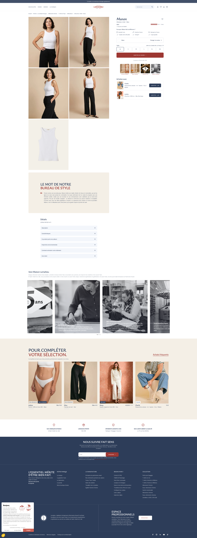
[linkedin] (160, 534)
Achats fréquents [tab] (161, 354)
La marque (59, 475)
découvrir (145, 518)
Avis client (44, 256)
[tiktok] (168, 534)
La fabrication (60, 480)
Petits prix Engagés (148, 475)
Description (45, 228)
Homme (46, 7)
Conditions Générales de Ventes (36, 534)
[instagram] (156, 534)
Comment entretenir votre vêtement (51, 250)
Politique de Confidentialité (64, 534)
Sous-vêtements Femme (149, 487)
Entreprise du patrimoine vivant (93, 475)
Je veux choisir (17, 530)
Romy (101, 405)
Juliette (30, 405)
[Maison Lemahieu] (98, 7)
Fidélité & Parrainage (119, 478)
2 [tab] (97, 334)
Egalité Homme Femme (91, 487)
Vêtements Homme (148, 492)
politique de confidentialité (101, 459)
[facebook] (153, 534)
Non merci (7, 530)
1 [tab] (96, 334)
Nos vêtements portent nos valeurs (94, 478)
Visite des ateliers (90, 483)
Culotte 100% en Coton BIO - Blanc (37, 407)
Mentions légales (51, 534)
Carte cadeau (117, 492)
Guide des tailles (118, 495)
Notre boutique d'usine (63, 485)
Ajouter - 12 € (155, 85)
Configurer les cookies (119, 490)
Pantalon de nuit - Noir (70, 407)
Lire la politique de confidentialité (10, 525)
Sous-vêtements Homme (149, 495)
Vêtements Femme (148, 485)
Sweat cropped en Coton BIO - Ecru (109, 407)
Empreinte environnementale (49, 245)
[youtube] (164, 534)
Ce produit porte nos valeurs (49, 239)
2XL (160, 49)
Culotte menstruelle (148, 490)
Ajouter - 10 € (155, 95)
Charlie (137, 405)
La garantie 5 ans (61, 478)
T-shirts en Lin (146, 478)
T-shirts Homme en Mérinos (150, 480)
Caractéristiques (46, 233)
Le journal (59, 483)
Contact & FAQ (118, 475)
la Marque (53, 7)
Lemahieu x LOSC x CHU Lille (150, 497)
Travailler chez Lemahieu (91, 485)
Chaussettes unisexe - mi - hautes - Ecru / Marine (148, 407)
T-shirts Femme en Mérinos (150, 483)
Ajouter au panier (140, 55)
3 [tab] (98, 334)
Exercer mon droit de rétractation (122, 485)
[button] (3, 535)
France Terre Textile (90, 480)
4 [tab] (99, 334)
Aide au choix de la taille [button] (155, 45)
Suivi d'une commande (119, 480)
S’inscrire (112, 454)
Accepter (28, 530)
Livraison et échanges (119, 483)
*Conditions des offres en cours (122, 487)
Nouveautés (32, 7)
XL (152, 49)
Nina (65, 405)
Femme (40, 7)
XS (120, 49)
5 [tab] (100, 334)
